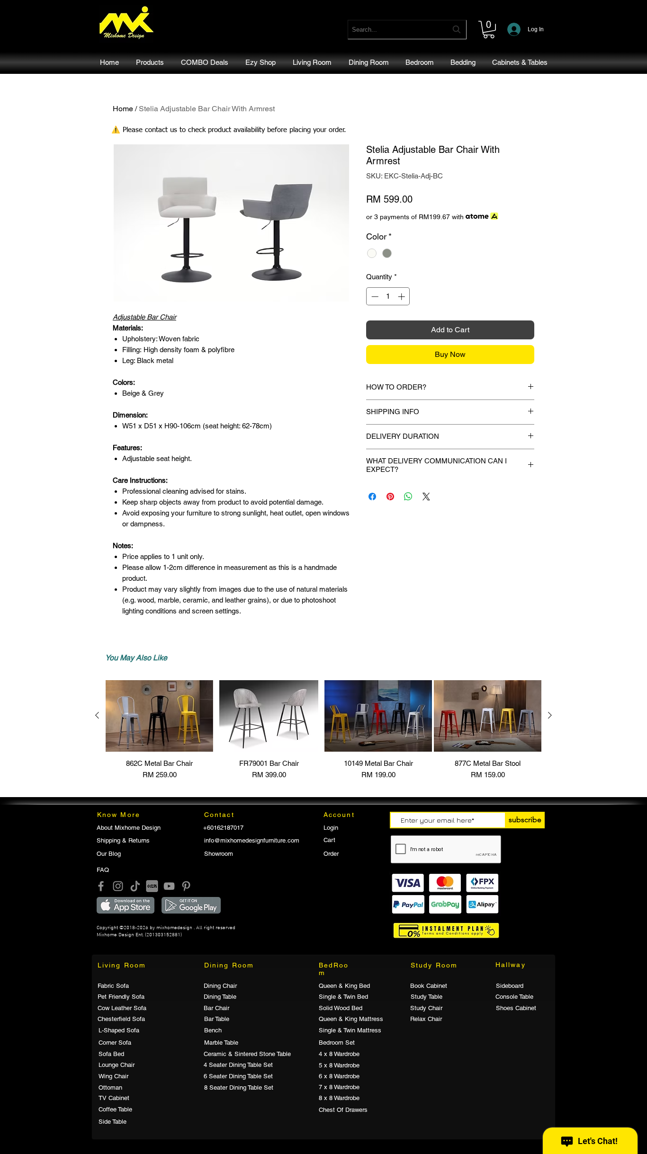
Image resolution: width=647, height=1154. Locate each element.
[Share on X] (426, 496)
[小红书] (152, 886)
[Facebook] (101, 886)
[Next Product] (550, 715)
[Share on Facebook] (372, 496)
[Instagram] (118, 886)
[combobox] (407, 29)
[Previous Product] (97, 715)
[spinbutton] (388, 296)
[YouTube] (169, 886)
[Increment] (402, 296)
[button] (488, 29)
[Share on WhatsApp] (408, 496)
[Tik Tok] (135, 886)
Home (123, 108)
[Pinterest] (186, 886)
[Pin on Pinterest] (390, 496)
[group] (323, 730)
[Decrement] (374, 296)
